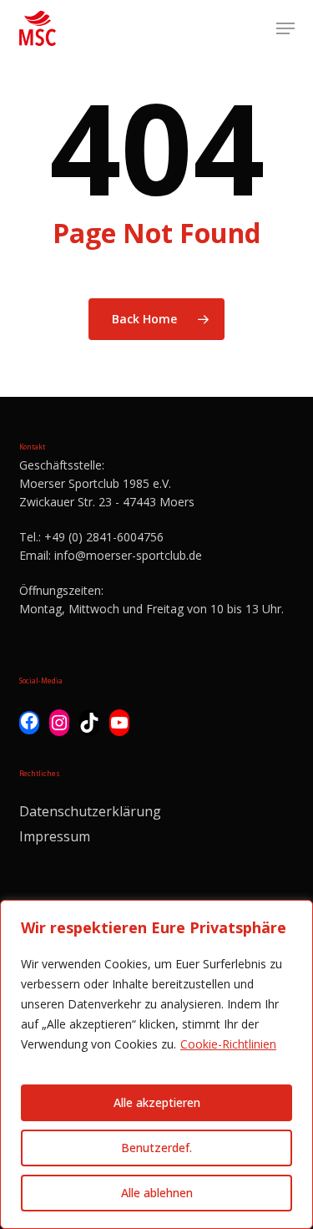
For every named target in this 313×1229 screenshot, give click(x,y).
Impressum (54, 836)
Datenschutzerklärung (90, 811)
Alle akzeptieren (157, 1102)
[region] (156, 1064)
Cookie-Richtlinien (228, 1044)
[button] (285, 28)
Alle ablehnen (157, 1193)
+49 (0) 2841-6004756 (104, 537)
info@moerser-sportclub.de (128, 555)
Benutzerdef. (156, 1147)
